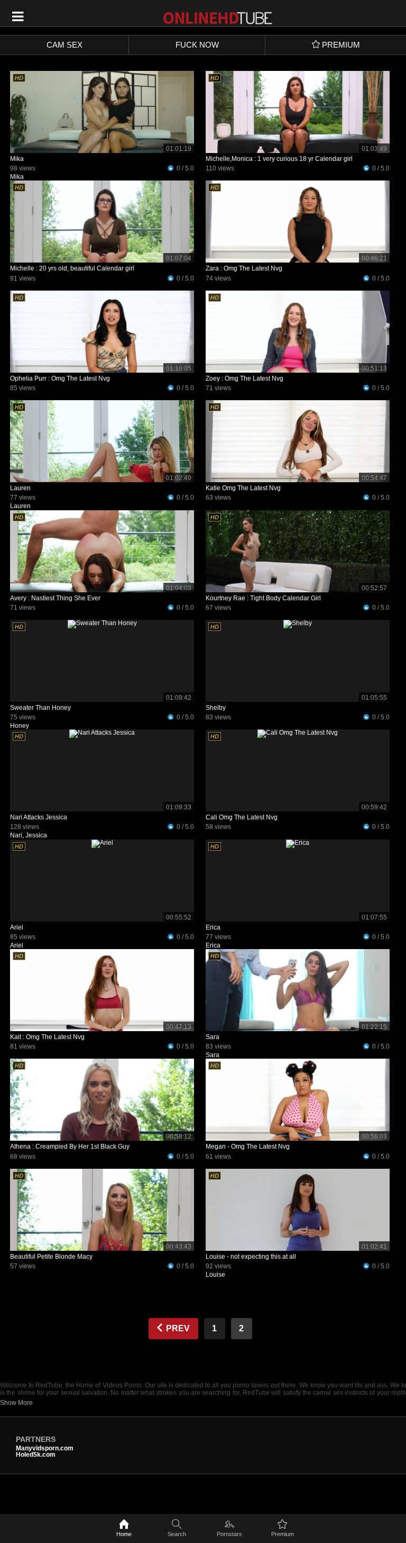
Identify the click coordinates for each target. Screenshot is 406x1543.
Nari (16, 835)
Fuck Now (197, 44)
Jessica (36, 835)
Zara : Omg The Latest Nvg (244, 268)
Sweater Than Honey (40, 707)
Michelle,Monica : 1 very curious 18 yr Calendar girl (279, 159)
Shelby (216, 707)
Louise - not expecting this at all (251, 1256)
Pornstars (229, 1534)
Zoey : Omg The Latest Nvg (244, 378)
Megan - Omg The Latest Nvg (248, 1146)
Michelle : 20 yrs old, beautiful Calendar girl (72, 268)
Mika (17, 159)
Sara (212, 1037)
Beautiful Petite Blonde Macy (51, 1256)
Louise (215, 1274)
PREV (177, 1328)
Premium (282, 1534)
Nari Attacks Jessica (38, 817)
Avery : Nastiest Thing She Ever (55, 598)
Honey (19, 725)
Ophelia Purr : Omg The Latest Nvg (60, 378)
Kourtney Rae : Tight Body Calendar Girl (263, 598)
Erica (213, 927)
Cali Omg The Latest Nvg (242, 817)
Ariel (16, 927)
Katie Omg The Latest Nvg (243, 488)
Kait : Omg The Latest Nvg (47, 1037)
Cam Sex (64, 44)
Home (124, 1534)
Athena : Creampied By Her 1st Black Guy (70, 1146)
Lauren (20, 488)
